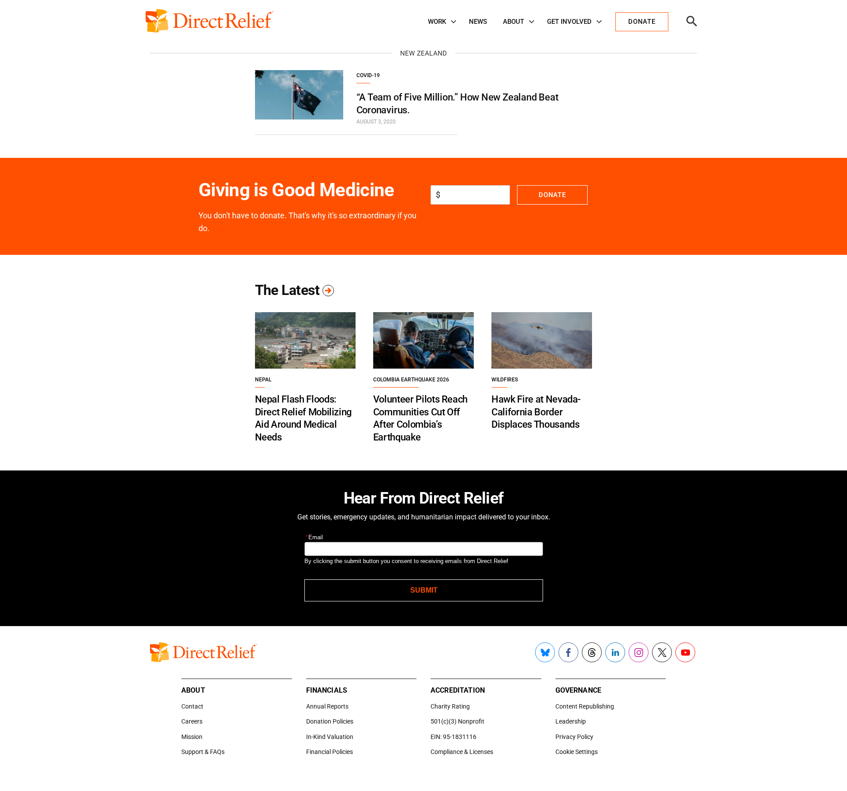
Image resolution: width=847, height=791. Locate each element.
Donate (552, 195)
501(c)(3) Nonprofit (457, 721)
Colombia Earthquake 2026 (411, 379)
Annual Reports (327, 706)
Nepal (263, 379)
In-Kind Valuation (329, 736)
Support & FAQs (203, 751)
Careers (191, 721)
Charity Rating (450, 706)
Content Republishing (584, 706)
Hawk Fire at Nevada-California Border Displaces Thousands (536, 412)
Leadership (570, 721)
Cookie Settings (576, 751)
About (513, 22)
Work (437, 22)
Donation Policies (329, 721)
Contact (192, 706)
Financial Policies (329, 751)
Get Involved (569, 22)
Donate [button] (641, 22)
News (478, 22)
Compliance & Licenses (462, 751)
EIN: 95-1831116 (453, 736)
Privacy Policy (574, 736)
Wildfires (504, 379)
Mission (191, 736)
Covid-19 (368, 75)
